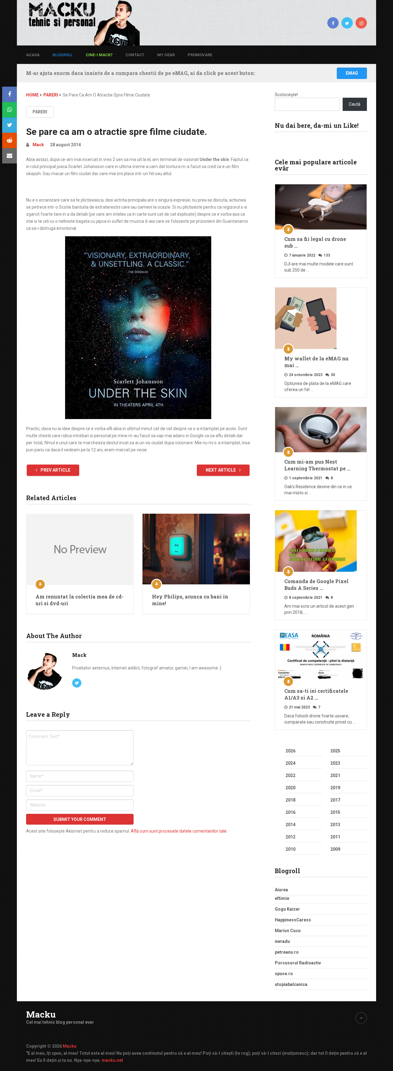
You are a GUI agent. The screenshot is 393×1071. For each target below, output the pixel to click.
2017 (335, 800)
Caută (354, 104)
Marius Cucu (288, 930)
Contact (135, 55)
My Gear (166, 55)
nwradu (282, 941)
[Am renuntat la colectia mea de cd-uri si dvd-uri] (80, 549)
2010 (290, 849)
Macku (41, 1014)
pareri (40, 111)
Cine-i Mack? (99, 55)
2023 (335, 763)
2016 (290, 812)
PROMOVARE (200, 55)
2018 (290, 800)
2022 (290, 775)
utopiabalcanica (291, 984)
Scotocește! (286, 94)
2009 (335, 849)
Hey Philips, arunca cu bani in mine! (190, 599)
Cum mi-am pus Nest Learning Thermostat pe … (317, 465)
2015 (335, 812)
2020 (290, 787)
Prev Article (55, 470)
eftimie (282, 898)
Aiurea (281, 889)
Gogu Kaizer (287, 909)
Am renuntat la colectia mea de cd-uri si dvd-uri (79, 599)
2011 (335, 836)
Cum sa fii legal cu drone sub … (315, 242)
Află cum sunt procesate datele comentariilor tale (179, 831)
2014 (290, 824)
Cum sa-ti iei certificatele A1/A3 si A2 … (316, 694)
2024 (290, 763)
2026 (290, 750)
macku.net (112, 1060)
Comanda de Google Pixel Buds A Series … (316, 584)
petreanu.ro (287, 952)
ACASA (33, 55)
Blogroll (63, 55)
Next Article (221, 470)
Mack (38, 144)
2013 (335, 824)
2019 (335, 787)
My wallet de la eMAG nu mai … (316, 361)
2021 (335, 775)
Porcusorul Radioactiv (298, 962)
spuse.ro (284, 973)
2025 (335, 750)
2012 (290, 836)
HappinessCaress (293, 919)
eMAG (352, 73)
